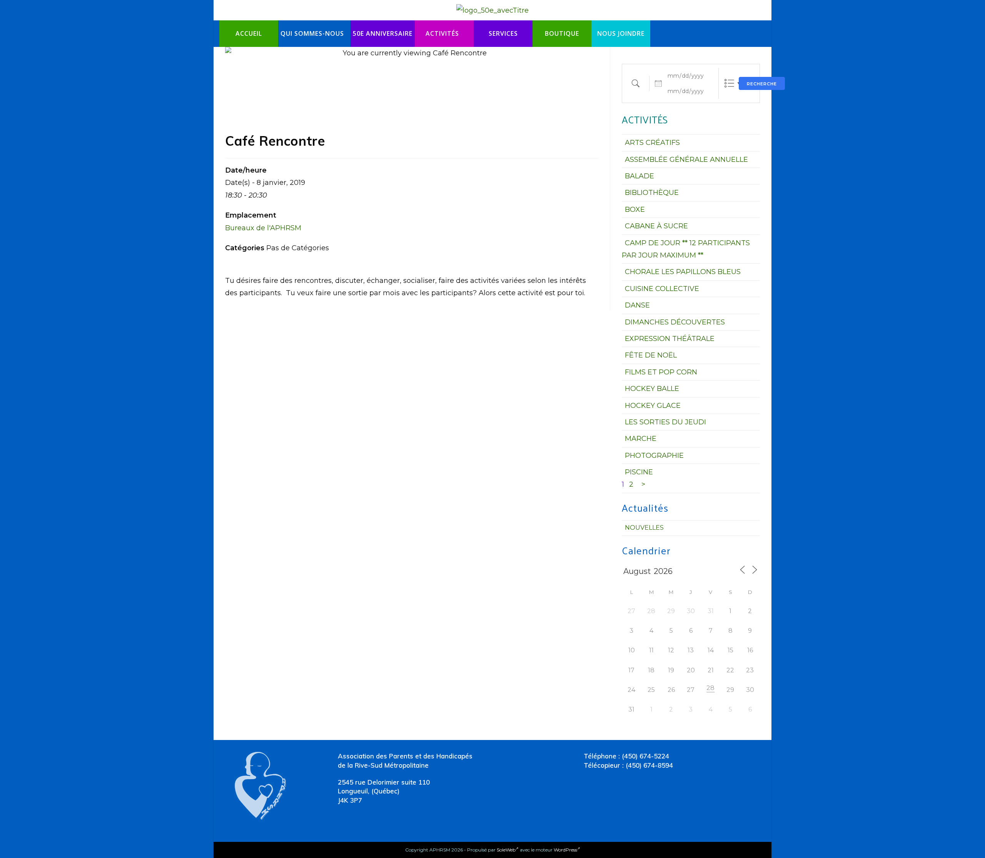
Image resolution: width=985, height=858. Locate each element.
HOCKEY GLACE (653, 405)
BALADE (639, 176)
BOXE (635, 209)
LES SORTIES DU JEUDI (665, 422)
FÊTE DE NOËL (651, 355)
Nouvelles (644, 527)
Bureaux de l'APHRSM (263, 228)
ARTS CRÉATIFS (652, 142)
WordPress (565, 850)
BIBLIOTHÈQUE (652, 192)
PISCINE (639, 472)
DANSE (637, 305)
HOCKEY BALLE (652, 388)
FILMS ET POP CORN (661, 372)
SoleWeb (506, 850)
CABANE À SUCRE (656, 226)
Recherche (762, 83)
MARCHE (640, 438)
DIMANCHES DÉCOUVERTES (675, 322)
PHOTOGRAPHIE (654, 455)
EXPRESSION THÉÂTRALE (670, 338)
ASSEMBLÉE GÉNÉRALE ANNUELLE (686, 159)
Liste (729, 83)
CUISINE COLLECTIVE (662, 288)
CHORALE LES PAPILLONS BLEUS (683, 272)
